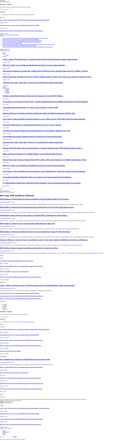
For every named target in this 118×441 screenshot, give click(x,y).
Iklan (4, 434)
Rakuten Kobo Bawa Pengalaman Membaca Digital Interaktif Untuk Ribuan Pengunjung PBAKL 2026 (39, 113)
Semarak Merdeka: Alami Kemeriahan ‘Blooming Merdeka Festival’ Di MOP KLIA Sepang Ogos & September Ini (27, 46)
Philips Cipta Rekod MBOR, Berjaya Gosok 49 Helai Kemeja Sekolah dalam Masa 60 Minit (21, 266)
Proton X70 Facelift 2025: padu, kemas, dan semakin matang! (14, 271)
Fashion (4, 86)
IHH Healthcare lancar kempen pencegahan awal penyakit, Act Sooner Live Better (29, 248)
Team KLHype (5, 202)
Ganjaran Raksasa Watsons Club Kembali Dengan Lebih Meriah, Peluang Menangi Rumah (21, 30)
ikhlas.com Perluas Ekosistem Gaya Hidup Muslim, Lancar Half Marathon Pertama (32, 154)
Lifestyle (4, 56)
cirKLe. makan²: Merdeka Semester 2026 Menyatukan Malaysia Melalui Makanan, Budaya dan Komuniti (24, 20)
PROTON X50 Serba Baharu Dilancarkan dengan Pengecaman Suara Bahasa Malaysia (20, 277)
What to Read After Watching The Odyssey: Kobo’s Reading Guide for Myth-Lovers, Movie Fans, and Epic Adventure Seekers (47, 77)
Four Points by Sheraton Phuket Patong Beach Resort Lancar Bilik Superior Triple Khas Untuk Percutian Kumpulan (44, 119)
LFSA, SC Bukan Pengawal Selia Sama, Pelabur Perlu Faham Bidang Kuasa (19, 45)
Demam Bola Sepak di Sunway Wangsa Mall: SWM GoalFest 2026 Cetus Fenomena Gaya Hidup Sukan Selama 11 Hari (44, 160)
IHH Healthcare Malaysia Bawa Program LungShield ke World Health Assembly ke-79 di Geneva (34, 199)
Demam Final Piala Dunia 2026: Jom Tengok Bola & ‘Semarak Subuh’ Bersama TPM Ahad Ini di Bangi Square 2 (42, 148)
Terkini (7, 55)
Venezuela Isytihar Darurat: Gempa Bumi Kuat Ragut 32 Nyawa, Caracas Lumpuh (32, 125)
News (4, 54)
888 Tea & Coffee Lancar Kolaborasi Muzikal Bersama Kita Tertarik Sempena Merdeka (22, 42)
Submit (14, 436)
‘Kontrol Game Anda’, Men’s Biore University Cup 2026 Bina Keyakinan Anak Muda (33, 83)
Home (4, 52)
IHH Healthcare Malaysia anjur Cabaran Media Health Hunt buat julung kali (27, 223)
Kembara (7, 89)
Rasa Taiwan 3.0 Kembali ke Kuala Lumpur (12, 43)
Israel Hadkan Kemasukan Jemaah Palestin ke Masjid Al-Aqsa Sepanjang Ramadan (32, 136)
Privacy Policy (26, 14)
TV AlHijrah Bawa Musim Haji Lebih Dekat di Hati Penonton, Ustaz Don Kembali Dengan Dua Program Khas (42, 183)
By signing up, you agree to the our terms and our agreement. (18, 14)
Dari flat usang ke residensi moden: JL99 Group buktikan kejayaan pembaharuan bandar (21, 388)
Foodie (6, 90)
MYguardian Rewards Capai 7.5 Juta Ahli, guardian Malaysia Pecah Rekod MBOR (19, 25)
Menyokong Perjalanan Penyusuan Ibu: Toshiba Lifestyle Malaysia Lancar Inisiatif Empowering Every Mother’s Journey (29, 44)
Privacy (4, 433)
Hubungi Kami (6, 432)
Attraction (7, 91)
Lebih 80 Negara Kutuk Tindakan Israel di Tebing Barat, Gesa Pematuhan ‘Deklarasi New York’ (37, 131)
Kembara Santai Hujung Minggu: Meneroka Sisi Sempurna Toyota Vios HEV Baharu (33, 96)
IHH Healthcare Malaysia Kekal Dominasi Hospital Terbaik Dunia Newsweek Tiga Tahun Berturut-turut (37, 207)
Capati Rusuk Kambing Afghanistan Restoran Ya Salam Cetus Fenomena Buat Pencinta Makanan (37, 177)
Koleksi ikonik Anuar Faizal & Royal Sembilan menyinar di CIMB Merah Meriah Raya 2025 (21, 383)
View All (7, 93)
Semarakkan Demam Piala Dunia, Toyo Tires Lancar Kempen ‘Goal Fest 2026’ (30, 107)
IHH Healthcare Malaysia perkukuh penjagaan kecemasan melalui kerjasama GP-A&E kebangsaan (35, 232)
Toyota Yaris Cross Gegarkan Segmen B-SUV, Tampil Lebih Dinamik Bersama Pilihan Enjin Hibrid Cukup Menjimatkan (45, 102)
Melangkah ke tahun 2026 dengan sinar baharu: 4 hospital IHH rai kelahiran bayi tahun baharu (33, 215)
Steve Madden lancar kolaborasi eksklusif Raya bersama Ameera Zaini (16, 260)
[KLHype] (5, 50)
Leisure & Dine (6, 88)
